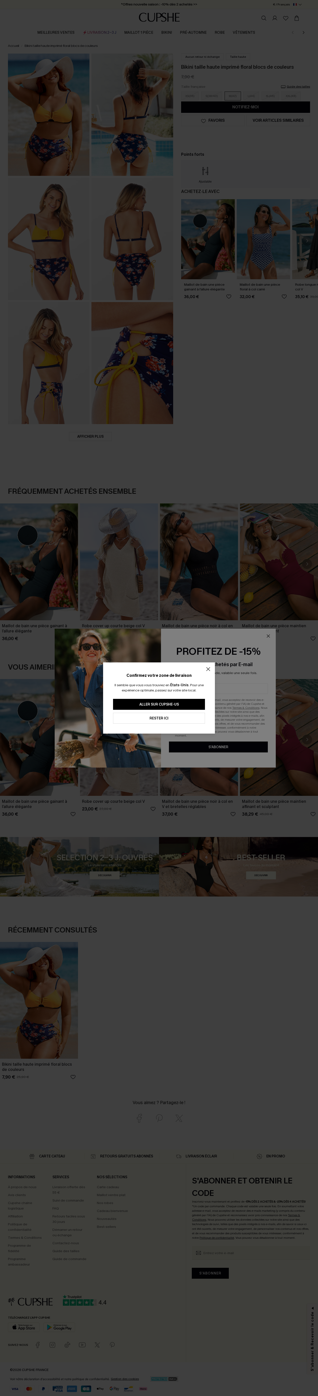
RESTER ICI (159, 718)
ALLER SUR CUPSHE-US (159, 704)
